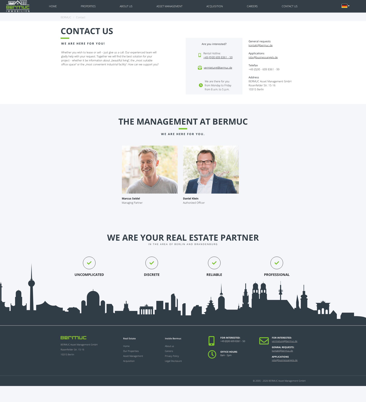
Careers (252, 6)
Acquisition (214, 6)
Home (53, 6)
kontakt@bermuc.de (261, 45)
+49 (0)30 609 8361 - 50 (218, 57)
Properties (88, 6)
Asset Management (169, 6)
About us (126, 6)
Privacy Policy (172, 356)
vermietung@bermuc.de (218, 67)
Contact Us (290, 6)
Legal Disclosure (173, 361)
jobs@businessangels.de (263, 57)
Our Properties (131, 351)
